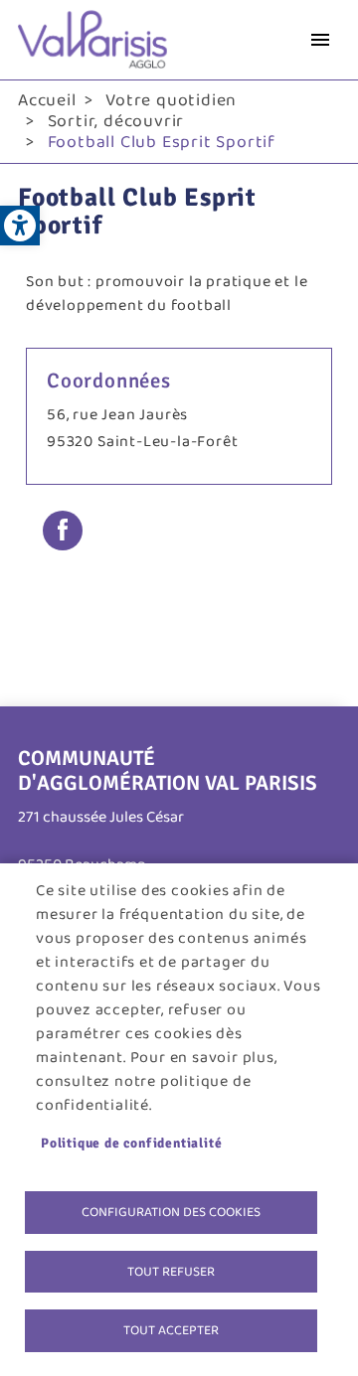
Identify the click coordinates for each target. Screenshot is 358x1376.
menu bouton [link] (320, 40)
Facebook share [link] (63, 530)
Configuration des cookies (171, 1212)
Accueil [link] (47, 100)
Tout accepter (171, 1330)
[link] (20, 225)
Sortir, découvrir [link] (116, 121)
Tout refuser (171, 1272)
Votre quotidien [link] (171, 100)
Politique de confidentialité (131, 1143)
